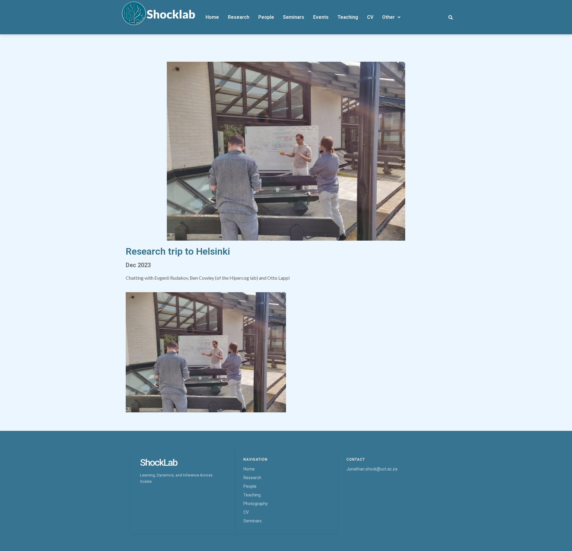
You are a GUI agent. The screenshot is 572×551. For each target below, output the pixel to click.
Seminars (293, 17)
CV (370, 17)
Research (238, 17)
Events (321, 17)
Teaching (348, 17)
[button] (391, 17)
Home (212, 17)
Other (388, 17)
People (266, 17)
